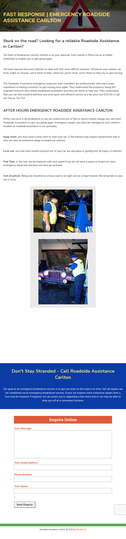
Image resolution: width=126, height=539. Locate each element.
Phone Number (23, 474)
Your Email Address (26, 462)
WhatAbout (81, 529)
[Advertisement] (63, 334)
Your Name (21, 486)
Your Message (23, 428)
